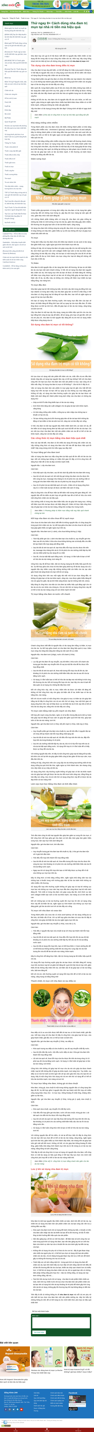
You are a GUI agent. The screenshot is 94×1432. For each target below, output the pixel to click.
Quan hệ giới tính (10, 122)
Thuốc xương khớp (11, 174)
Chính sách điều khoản (57, 1395)
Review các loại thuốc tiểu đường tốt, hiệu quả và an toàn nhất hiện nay (16, 128)
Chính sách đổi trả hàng (57, 1398)
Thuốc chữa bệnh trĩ (11, 147)
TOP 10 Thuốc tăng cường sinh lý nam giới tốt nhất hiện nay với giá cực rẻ (16, 195)
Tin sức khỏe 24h (10, 182)
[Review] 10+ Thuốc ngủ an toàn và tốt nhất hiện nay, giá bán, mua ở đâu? (15, 54)
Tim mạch (8, 178)
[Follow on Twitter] (13, 1409)
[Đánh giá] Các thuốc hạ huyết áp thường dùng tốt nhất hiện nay (15, 29)
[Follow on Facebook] (5, 1409)
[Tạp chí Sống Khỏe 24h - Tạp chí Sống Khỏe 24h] (11, 5)
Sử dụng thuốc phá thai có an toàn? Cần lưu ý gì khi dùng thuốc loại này (16, 137)
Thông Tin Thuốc (15, 18)
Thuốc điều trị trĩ (10, 159)
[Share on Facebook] (39, 39)
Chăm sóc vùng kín (11, 94)
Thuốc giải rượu (10, 162)
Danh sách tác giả (39, 1405)
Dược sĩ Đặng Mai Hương (39, 1409)
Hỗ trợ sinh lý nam (11, 98)
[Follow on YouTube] (21, 1409)
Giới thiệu (37, 1393)
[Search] (91, 11)
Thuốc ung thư (9, 170)
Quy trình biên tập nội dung (40, 1402)
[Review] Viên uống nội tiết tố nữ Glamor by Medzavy (13, 252)
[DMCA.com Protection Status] (33, 1426)
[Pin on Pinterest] (43, 39)
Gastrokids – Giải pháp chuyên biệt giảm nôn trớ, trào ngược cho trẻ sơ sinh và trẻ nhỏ (14, 245)
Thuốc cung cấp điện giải (13, 151)
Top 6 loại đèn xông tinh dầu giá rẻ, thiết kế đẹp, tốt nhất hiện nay (15, 202)
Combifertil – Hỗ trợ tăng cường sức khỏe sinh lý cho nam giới (14, 267)
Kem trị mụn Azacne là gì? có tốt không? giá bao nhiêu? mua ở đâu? (78, 1371)
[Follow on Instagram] (9, 1409)
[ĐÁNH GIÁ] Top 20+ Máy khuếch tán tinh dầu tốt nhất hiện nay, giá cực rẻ (15, 37)
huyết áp (7, 106)
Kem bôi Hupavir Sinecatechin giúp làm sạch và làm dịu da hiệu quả (14, 1381)
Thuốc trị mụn (25, 18)
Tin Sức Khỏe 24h (15, 11)
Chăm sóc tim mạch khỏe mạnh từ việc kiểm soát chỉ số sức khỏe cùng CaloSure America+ (15, 260)
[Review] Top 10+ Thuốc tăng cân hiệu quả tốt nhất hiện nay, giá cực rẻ (16, 71)
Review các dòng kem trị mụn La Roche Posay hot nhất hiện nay (46, 1371)
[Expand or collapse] (89, 49)
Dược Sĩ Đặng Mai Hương (57, 39)
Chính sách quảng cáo (57, 1400)
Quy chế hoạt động (39, 1398)
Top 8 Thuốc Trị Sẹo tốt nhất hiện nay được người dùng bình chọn (15, 209)
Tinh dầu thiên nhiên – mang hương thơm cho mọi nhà (14, 187)
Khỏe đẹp (8, 110)
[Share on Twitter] (41, 39)
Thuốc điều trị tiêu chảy (12, 155)
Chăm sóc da (9, 90)
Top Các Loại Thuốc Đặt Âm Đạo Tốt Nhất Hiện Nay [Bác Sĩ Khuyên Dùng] (15, 216)
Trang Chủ (4, 11)
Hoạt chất (8, 102)
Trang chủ (5, 18)
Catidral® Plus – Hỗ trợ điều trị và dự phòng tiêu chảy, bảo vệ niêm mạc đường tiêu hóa (15, 236)
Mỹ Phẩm (8, 118)
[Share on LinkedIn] (46, 39)
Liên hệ (36, 1395)
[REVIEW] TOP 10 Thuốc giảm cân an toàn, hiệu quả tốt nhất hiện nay (16, 63)
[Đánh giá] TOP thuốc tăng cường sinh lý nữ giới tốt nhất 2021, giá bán (16, 45)
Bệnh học (8, 78)
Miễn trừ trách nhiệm (56, 1403)
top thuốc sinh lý (10, 222)
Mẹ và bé (8, 114)
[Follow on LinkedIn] (17, 1409)
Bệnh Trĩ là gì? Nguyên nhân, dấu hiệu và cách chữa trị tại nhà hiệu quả (16, 84)
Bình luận (35, 1315)
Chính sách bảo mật (56, 1393)
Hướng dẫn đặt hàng (56, 1406)
